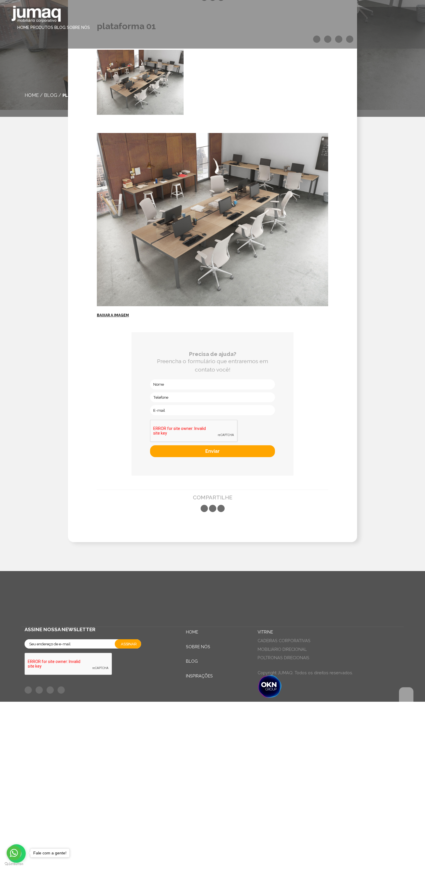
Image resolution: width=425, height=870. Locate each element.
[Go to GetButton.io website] (14, 864)
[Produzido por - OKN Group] (270, 696)
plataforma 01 (79, 95)
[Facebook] (204, 508)
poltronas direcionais (283, 657)
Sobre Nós (78, 27)
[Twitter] (212, 508)
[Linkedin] (221, 508)
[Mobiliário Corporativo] (36, 15)
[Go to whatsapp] (14, 853)
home (32, 95)
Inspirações (199, 675)
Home (23, 27)
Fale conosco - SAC (53, 713)
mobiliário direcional (282, 649)
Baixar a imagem (113, 315)
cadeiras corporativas (284, 640)
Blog (60, 27)
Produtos (41, 27)
